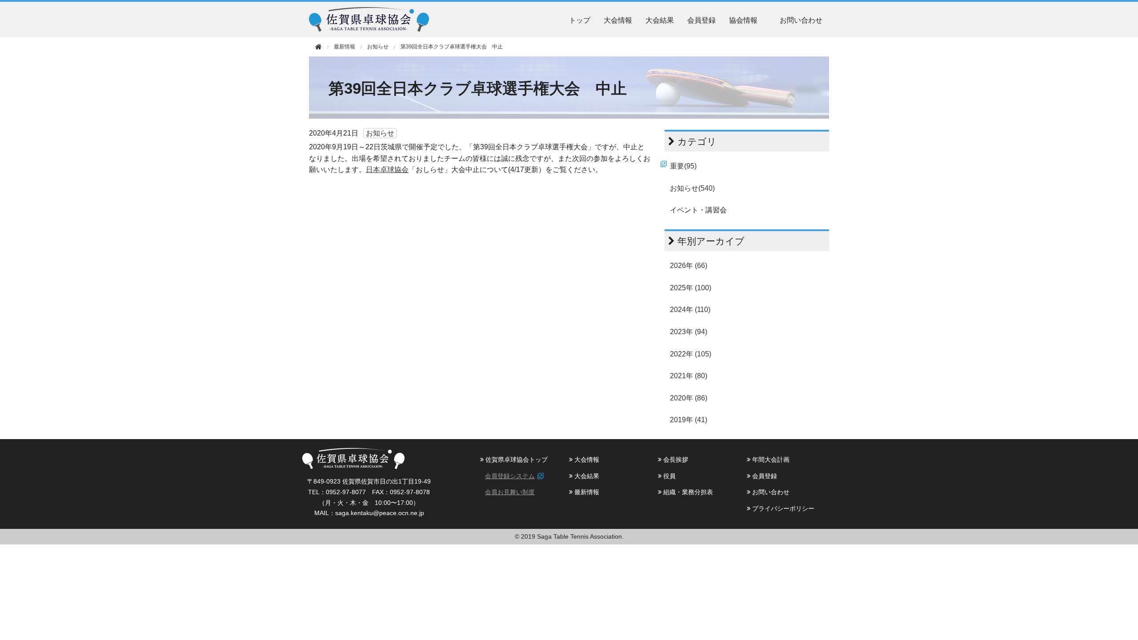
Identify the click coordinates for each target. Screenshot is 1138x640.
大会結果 (659, 20)
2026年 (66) (688, 265)
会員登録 (701, 20)
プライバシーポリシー (782, 508)
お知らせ (378, 47)
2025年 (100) (690, 288)
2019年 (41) (688, 420)
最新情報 (586, 492)
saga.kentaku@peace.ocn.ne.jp (379, 512)
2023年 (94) (688, 332)
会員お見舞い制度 (510, 492)
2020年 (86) (688, 398)
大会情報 (618, 20)
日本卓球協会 (387, 169)
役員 (668, 476)
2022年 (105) (690, 354)
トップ (579, 20)
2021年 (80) (688, 376)
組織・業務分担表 (687, 492)
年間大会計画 (769, 459)
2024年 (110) (690, 309)
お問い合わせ (801, 20)
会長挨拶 (674, 459)
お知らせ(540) (692, 188)
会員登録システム (510, 476)
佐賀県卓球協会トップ (516, 459)
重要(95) (683, 166)
